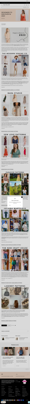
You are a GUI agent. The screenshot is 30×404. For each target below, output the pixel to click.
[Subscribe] (20, 205)
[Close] (21, 197)
